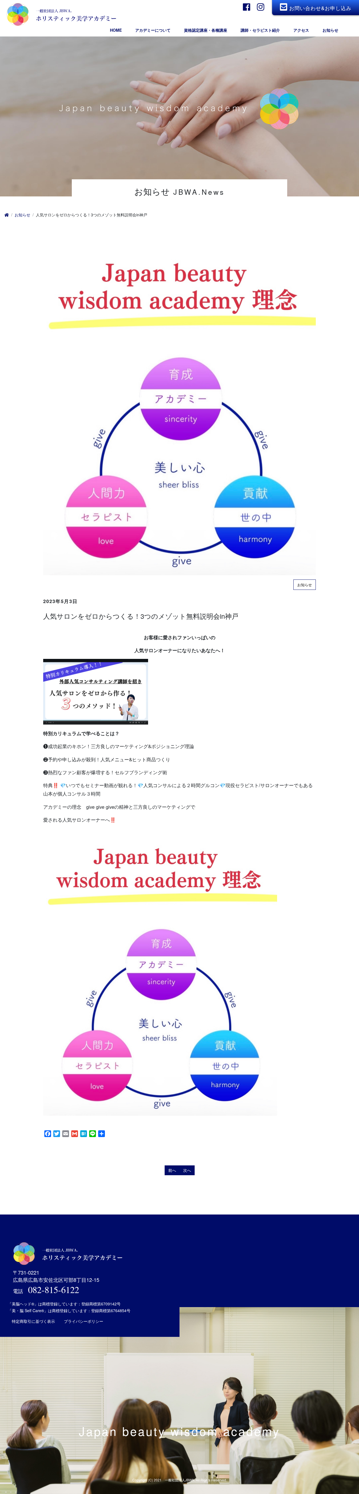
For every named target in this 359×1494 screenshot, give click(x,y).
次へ (187, 1170)
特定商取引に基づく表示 (33, 1321)
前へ (172, 1170)
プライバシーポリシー (83, 1321)
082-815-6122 (53, 1289)
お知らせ (22, 214)
